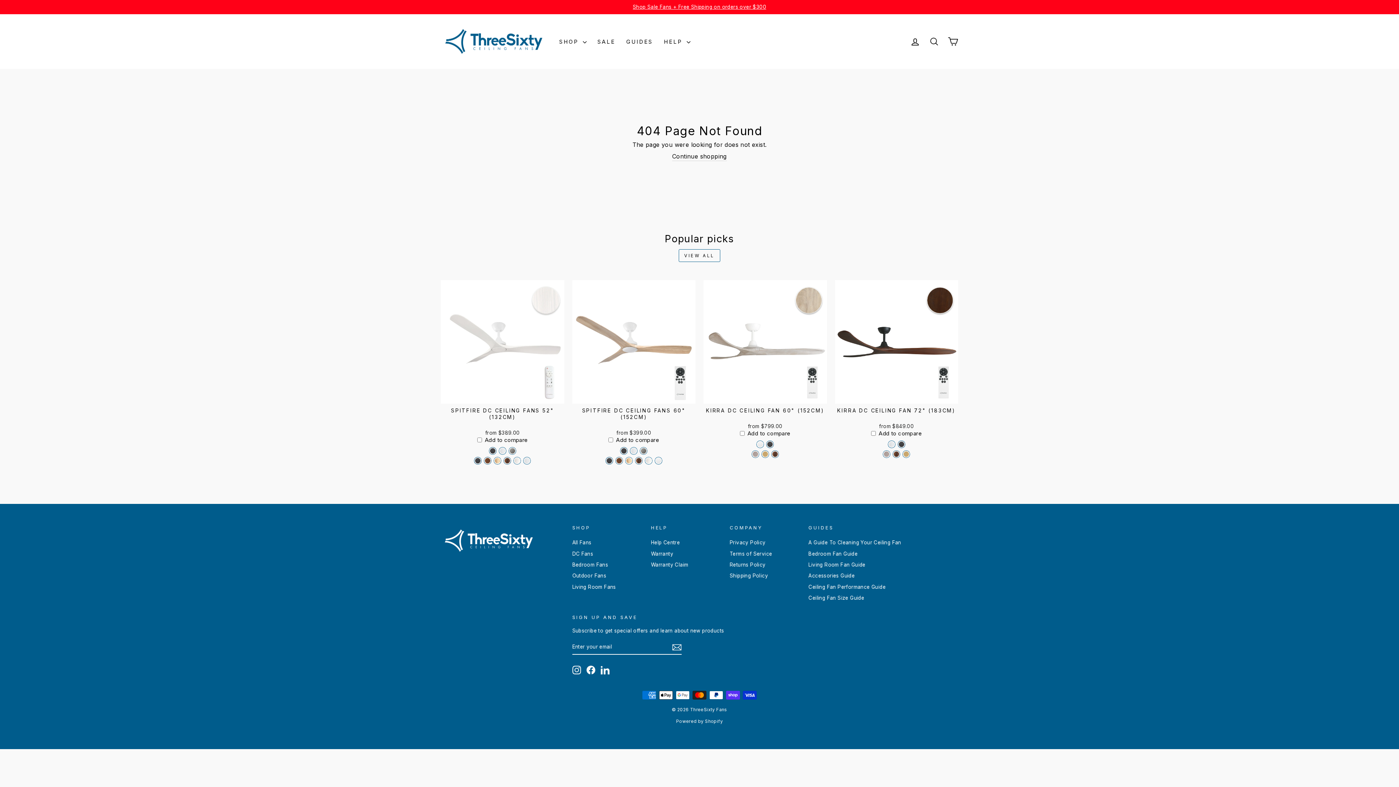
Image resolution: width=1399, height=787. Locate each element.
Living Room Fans (594, 587)
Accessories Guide (831, 576)
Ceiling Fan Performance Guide (847, 587)
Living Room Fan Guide (836, 565)
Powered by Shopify (699, 721)
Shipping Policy (749, 576)
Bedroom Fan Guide (833, 554)
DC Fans (582, 554)
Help (674, 41)
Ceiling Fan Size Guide (836, 598)
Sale (606, 41)
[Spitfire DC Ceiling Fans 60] (623, 450)
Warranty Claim (670, 565)
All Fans (582, 542)
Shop (570, 41)
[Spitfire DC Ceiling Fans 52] (492, 450)
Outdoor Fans (589, 576)
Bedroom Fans (590, 565)
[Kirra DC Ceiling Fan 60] (760, 444)
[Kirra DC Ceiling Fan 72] (891, 444)
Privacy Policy (748, 542)
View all (699, 255)
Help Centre (665, 542)
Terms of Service (751, 554)
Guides (639, 41)
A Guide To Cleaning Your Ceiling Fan (854, 542)
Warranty (662, 554)
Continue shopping (699, 156)
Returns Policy (748, 565)
